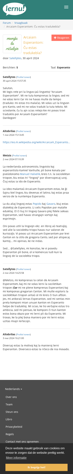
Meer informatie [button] (16, 457)
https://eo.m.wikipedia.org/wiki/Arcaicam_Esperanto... (36, 142)
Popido (37, 203)
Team (9, 404)
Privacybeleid (14, 426)
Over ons (11, 397)
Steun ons (12, 412)
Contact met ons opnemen (22, 441)
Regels (10, 434)
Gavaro (50, 203)
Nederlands (13, 389)
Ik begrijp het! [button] (36, 467)
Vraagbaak (21, 23)
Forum (7, 23)
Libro (9, 419)
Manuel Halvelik (30, 174)
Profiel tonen (23, 76)
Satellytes (15, 58)
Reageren (63, 37)
